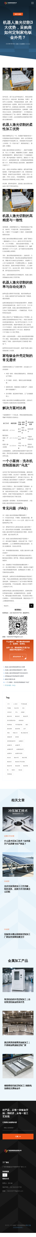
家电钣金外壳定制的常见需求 (14, 676)
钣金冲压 (16, 757)
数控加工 (17, 716)
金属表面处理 (19, 749)
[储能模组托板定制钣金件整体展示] (18, 1054)
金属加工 (21, 741)
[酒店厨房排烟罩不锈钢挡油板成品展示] (18, 1011)
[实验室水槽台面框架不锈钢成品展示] (18, 901)
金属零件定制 (18, 753)
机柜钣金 (9, 724)
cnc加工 (15, 704)
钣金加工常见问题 (20, 761)
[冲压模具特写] (18, 808)
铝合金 (20, 770)
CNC (8, 704)
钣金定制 (17, 765)
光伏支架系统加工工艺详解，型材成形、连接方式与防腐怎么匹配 (17, 889)
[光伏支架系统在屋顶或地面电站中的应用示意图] (18, 853)
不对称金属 (24, 704)
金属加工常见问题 (9, 836)
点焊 (24, 728)
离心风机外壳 (24, 732)
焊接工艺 (15, 732)
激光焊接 (17, 728)
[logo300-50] (10, 2)
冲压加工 (9, 712)
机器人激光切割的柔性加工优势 (15, 667)
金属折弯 (17, 745)
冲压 (23, 708)
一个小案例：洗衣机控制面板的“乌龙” (17, 682)
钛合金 (9, 757)
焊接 (8, 732)
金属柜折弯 (10, 749)
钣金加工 (9, 761)
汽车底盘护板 (18, 724)
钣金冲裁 (24, 757)
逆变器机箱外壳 (11, 741)
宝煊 (17, 44)
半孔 (16, 712)
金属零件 (9, 753)
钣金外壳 (9, 765)
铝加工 (13, 770)
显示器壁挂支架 (11, 720)
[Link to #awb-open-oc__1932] (32, 3)
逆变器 (17, 737)
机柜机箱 (21, 720)
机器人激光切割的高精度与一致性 (16, 670)
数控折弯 (25, 716)
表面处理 (9, 737)
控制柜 (22, 712)
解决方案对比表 (10, 679)
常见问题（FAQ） (10, 685)
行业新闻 (22, 44)
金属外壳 (9, 745)
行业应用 (6, 881)
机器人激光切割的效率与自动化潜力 (16, 673)
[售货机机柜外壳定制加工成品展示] (18, 968)
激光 (27, 724)
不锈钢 (9, 708)
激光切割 (9, 728)
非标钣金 (9, 774)
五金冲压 (16, 708)
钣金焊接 (25, 765)
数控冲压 (9, 716)
